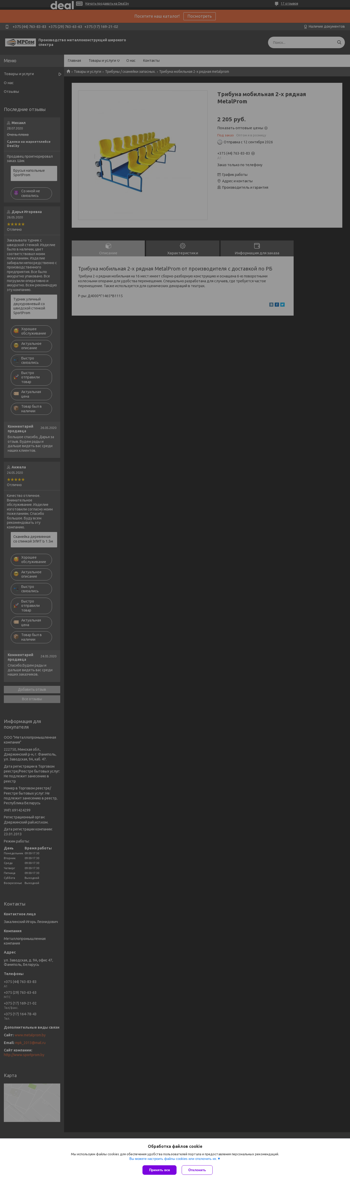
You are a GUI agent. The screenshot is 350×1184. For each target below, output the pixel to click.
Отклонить (197, 1170)
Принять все (159, 1170)
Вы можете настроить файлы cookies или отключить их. (173, 1159)
